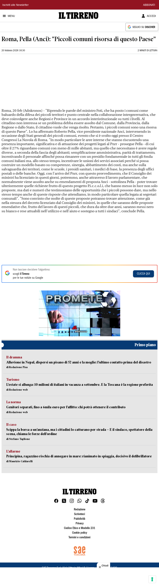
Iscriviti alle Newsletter (15, 5)
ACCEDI (151, 16)
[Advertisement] (31, 83)
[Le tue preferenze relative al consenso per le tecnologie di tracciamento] (152, 579)
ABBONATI (149, 5)
